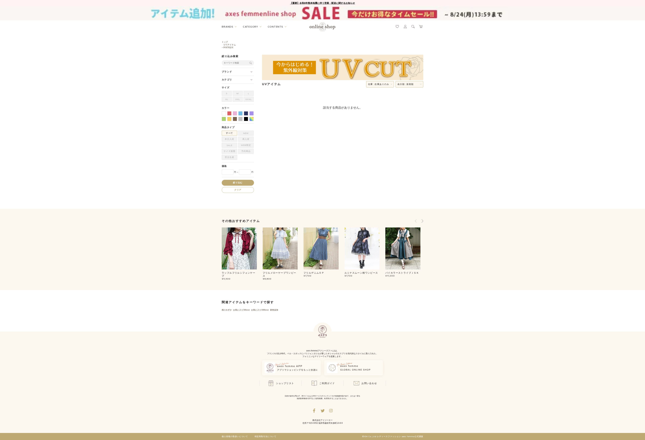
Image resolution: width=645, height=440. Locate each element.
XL (226, 99)
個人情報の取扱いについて (235, 436)
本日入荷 (229, 139)
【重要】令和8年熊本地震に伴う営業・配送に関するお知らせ (322, 3)
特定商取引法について (265, 436)
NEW (246, 133)
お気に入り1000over (260, 310)
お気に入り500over (241, 310)
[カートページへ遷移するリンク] (421, 26)
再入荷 (245, 139)
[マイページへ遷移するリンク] (405, 26)
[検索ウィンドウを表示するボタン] (413, 26)
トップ (225, 42)
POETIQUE (228, 47)
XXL (237, 99)
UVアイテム (230, 45)
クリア (238, 190)
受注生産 (229, 157)
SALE (229, 145)
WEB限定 (246, 145)
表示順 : (405, 84)
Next (422, 221)
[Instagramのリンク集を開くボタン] (331, 410)
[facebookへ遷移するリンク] (314, 410)
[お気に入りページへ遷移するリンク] (397, 26)
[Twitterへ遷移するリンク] (322, 410)
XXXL (248, 99)
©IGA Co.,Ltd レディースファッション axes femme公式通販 (392, 436)
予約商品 (246, 151)
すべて (229, 133)
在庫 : (378, 84)
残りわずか (227, 310)
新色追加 (274, 310)
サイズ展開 (229, 151)
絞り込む (238, 182)
